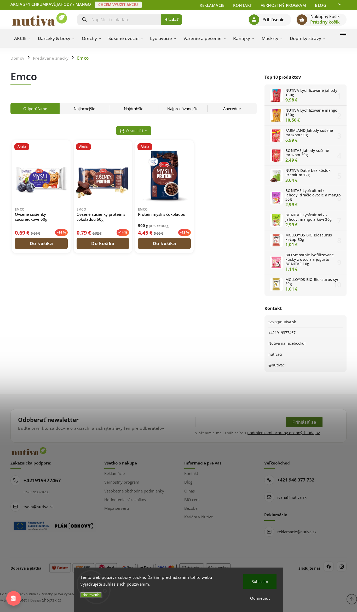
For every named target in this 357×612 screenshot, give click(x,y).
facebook (328, 566)
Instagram (342, 566)
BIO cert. (192, 499)
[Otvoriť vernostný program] (13, 598)
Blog (320, 5)
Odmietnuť (260, 598)
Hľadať (171, 19)
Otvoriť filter (136, 130)
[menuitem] (22, 38)
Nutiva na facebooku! (287, 343)
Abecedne (232, 108)
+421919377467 (282, 332)
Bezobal (191, 508)
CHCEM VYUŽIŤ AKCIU (118, 4)
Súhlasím (260, 581)
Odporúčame (35, 108)
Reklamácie (212, 5)
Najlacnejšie (84, 108)
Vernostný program (283, 5)
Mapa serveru (116, 508)
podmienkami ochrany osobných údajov (283, 432)
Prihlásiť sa (304, 422)
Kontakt (242, 5)
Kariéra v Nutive (198, 516)
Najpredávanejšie (182, 108)
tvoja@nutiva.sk (282, 321)
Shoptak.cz (51, 600)
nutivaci (275, 354)
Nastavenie (91, 595)
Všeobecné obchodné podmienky (134, 491)
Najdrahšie (133, 108)
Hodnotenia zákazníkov (125, 499)
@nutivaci (277, 364)
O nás (189, 491)
